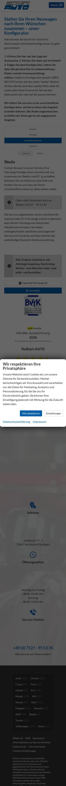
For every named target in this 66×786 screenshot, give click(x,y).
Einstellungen (53, 413)
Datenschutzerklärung (16, 421)
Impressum (39, 421)
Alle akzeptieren (31, 413)
